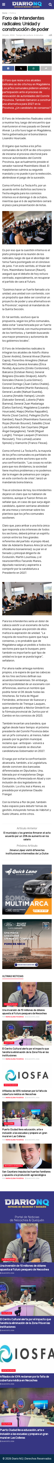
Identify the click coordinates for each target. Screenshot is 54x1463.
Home (4, 13)
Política (13, 13)
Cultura (9, 1043)
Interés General (13, 1166)
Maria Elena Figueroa (15, 1017)
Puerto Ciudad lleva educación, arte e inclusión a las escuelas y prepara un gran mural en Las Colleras (24, 1133)
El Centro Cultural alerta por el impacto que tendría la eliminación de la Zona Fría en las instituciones (25, 1052)
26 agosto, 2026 (33, 1017)
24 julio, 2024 (8, 35)
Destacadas (11, 1004)
